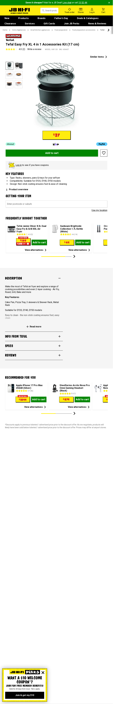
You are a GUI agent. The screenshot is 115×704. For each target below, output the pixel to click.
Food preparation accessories (83, 30)
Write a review (34, 49)
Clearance (10, 23)
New (6, 18)
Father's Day (61, 18)
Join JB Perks (71, 23)
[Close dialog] (43, 672)
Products (23, 18)
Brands (41, 18)
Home (5, 30)
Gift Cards (49, 23)
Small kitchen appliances (40, 30)
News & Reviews (97, 23)
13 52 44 (82, 2)
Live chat (67, 2)
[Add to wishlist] (103, 153)
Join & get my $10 (24, 695)
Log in (19, 165)
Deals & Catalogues (87, 18)
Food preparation (61, 30)
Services (30, 23)
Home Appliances (19, 30)
